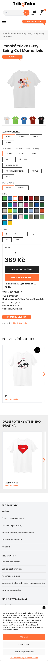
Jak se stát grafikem (12, 568)
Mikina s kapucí (12, 165)
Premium (21, 188)
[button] (44, 608)
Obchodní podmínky (12, 525)
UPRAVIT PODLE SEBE (22, 277)
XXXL (17, 240)
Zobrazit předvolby (24, 651)
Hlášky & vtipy (16, 323)
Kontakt (6, 546)
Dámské (22, 137)
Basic (8, 188)
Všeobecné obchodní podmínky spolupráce (23, 583)
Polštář (35, 171)
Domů (4, 33)
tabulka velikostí (18, 317)
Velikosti (6, 511)
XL (33, 234)
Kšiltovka (23, 159)
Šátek (8, 177)
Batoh (8, 159)
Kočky (29, 33)
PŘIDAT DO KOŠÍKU (22, 269)
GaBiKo (12, 56)
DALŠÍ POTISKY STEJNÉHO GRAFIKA (21, 423)
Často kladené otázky (13, 518)
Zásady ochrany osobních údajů (24, 657)
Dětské (36, 137)
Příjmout (24, 637)
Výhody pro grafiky (11, 561)
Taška (34, 153)
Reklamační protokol (12, 539)
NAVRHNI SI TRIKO (34, 21)
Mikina (21, 153)
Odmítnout (24, 644)
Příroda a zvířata (17, 33)
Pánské (8, 137)
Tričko (8, 153)
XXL (7, 240)
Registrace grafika (11, 575)
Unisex (8, 143)
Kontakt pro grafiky (11, 590)
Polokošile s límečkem (15, 171)
